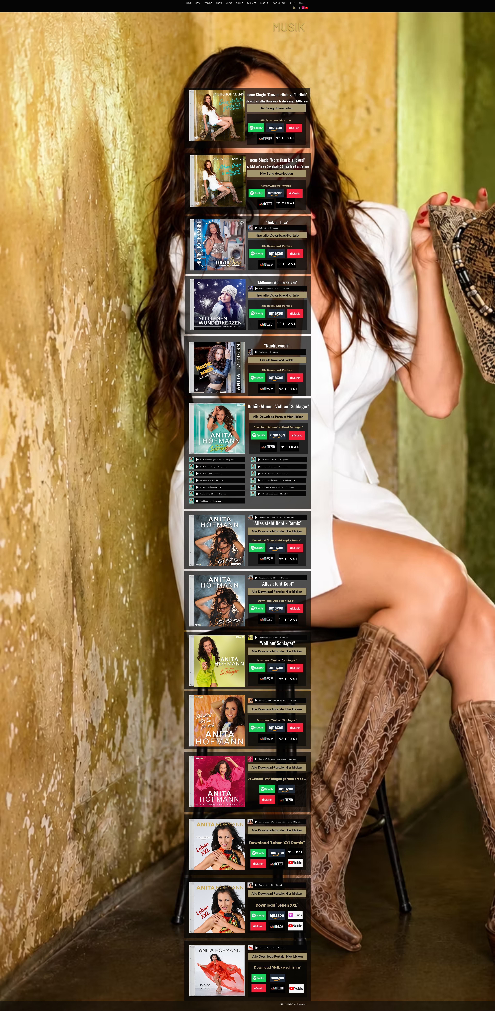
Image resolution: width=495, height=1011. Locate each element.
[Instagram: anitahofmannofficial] (303, 7)
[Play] (256, 228)
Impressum (302, 1004)
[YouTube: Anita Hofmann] (306, 7)
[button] (294, 7)
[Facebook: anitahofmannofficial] (299, 7)
